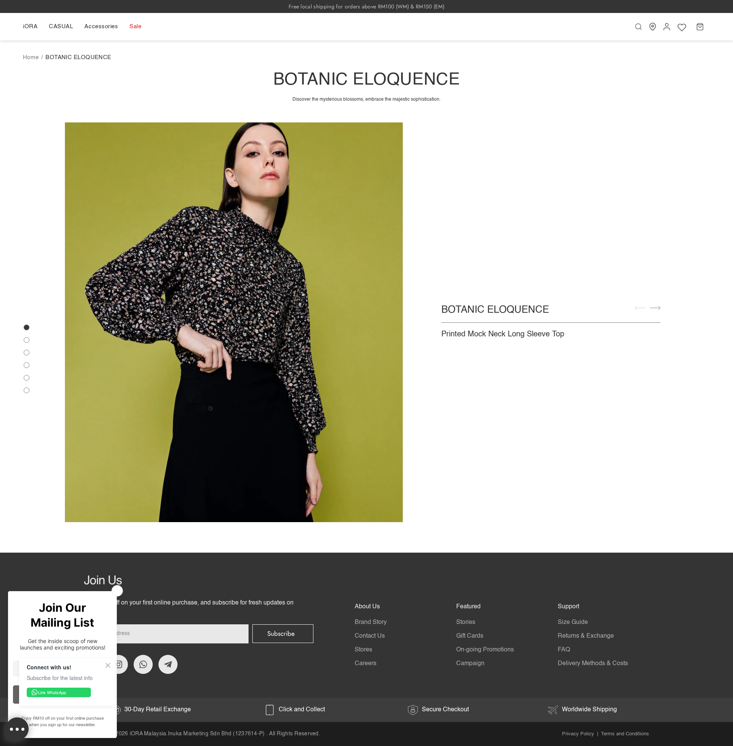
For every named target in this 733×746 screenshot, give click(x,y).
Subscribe (281, 633)
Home (31, 57)
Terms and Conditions (625, 734)
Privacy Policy (578, 734)
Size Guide (573, 622)
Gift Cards (469, 636)
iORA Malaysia (148, 733)
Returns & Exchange (586, 636)
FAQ (564, 650)
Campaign (470, 664)
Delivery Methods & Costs (593, 664)
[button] (33, 26)
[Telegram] (168, 664)
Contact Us (370, 636)
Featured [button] (468, 607)
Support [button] (568, 607)
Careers (365, 664)
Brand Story (371, 622)
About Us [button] (367, 607)
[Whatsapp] (143, 664)
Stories (465, 622)
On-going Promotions (485, 650)
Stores (363, 650)
